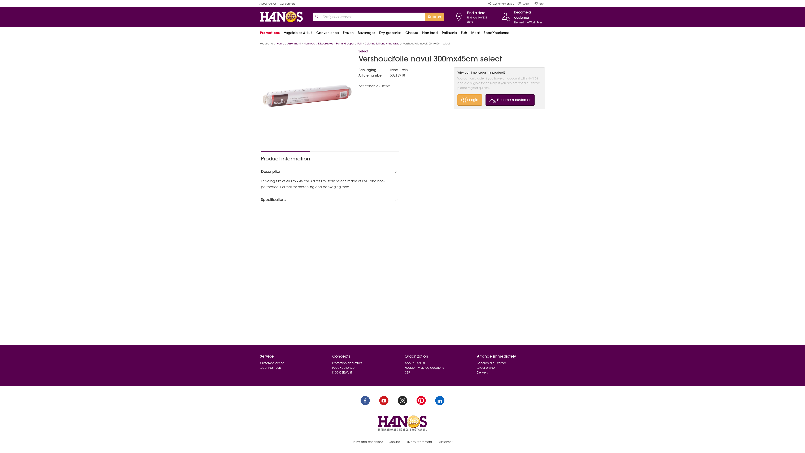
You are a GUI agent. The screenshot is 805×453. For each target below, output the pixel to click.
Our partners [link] (287, 3)
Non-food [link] (430, 32)
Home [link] (280, 43)
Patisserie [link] (449, 32)
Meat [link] (475, 32)
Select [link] (363, 51)
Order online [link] (486, 368)
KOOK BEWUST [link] (342, 372)
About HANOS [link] (268, 3)
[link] (523, 3)
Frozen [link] (348, 32)
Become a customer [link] (491, 363)
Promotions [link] (270, 32)
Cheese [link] (411, 32)
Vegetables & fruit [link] (298, 32)
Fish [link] (464, 32)
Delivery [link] (482, 372)
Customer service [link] (503, 3)
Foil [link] (359, 43)
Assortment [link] (294, 43)
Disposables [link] (325, 43)
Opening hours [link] (270, 368)
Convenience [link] (327, 32)
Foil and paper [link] (345, 43)
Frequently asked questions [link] (424, 368)
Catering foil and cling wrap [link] (382, 43)
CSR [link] (407, 372)
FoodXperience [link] (496, 32)
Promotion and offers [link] (347, 363)
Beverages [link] (366, 32)
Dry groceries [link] (390, 32)
